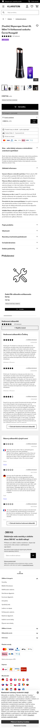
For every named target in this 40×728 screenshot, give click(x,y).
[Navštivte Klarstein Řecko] (23, 689)
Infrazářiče (5, 601)
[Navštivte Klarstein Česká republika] (7, 684)
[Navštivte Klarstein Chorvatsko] (19, 684)
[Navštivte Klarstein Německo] (3, 680)
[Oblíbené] (32, 6)
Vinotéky (4, 582)
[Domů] (5, 19)
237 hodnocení (16, 36)
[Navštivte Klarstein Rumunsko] (23, 684)
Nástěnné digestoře (7, 616)
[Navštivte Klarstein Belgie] (7, 689)
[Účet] (27, 6)
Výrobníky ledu (6, 604)
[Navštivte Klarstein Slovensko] (3, 684)
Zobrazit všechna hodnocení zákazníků (22, 426)
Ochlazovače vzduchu (21, 19)
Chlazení (10, 19)
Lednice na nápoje (7, 608)
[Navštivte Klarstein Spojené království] (27, 680)
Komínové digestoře (7, 597)
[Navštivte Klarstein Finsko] (3, 689)
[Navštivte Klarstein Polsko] (15, 684)
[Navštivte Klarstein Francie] (15, 680)
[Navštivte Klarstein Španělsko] (23, 680)
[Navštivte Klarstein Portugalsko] (15, 689)
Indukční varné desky (8, 619)
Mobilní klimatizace (7, 586)
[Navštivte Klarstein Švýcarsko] (11, 680)
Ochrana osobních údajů (10, 561)
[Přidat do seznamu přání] (37, 26)
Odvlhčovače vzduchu (8, 589)
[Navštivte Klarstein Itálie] (19, 680)
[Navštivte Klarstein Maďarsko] (11, 684)
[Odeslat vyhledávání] (3, 12)
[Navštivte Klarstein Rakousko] (7, 680)
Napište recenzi (20, 328)
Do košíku (22, 107)
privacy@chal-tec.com (28, 565)
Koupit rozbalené (9, 117)
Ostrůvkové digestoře (8, 593)
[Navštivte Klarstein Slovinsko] (19, 689)
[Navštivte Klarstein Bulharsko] (27, 684)
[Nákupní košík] (37, 6)
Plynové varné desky (7, 623)
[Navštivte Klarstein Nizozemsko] (11, 689)
